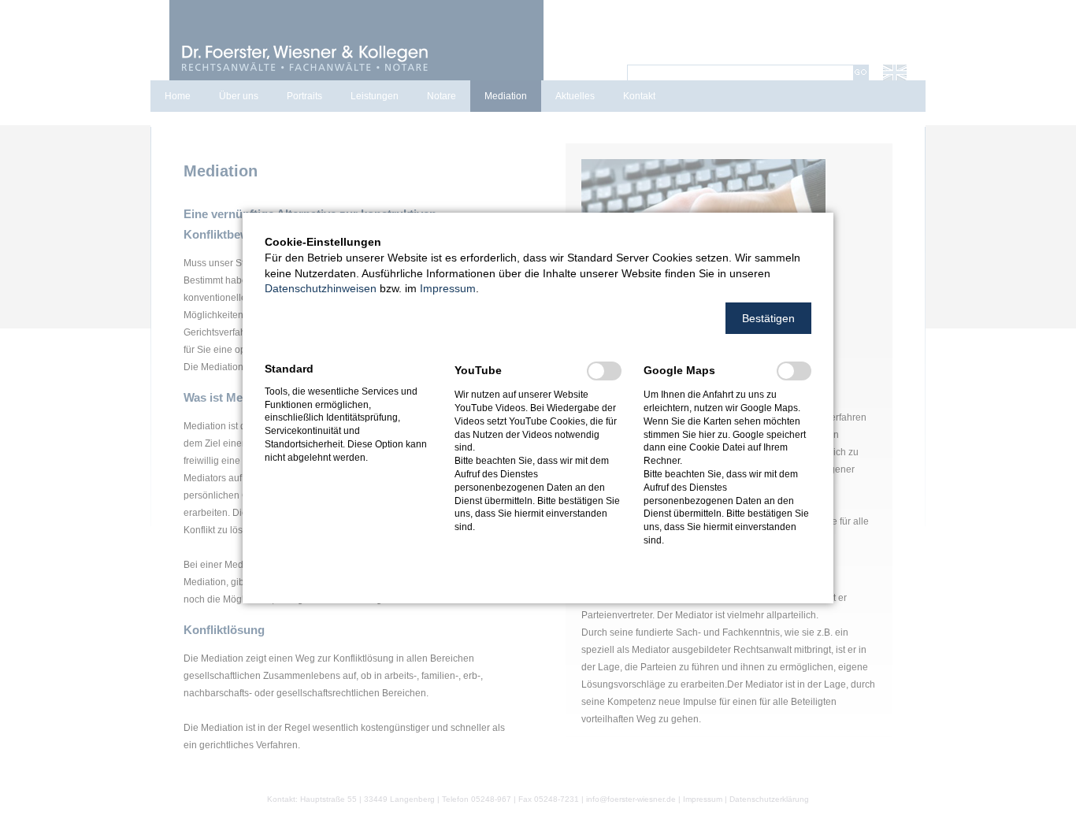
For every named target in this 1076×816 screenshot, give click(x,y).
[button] (768, 318)
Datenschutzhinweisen (321, 288)
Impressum (448, 288)
